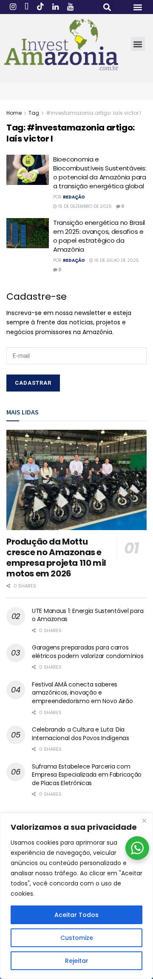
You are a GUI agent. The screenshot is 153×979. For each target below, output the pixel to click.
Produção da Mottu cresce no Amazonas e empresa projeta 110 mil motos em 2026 (56, 557)
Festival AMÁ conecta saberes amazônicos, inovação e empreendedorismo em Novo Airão (82, 692)
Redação (74, 197)
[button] (107, 7)
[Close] (144, 820)
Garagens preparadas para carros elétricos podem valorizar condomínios (88, 651)
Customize (76, 938)
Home (14, 112)
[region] (76, 896)
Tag (33, 112)
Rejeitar (76, 960)
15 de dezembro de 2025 (84, 206)
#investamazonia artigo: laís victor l (93, 112)
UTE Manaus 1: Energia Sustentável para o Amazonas (87, 615)
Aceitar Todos (76, 915)
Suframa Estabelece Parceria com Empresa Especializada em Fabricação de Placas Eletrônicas (87, 774)
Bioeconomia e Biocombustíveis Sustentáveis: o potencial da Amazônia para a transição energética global (99, 172)
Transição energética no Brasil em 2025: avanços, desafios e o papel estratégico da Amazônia (99, 236)
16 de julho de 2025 (116, 260)
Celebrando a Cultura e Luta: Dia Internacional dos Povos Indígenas (80, 733)
